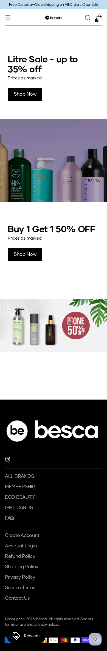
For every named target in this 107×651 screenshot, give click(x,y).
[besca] (53, 17)
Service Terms (20, 587)
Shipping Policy (21, 566)
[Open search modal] (87, 17)
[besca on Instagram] (8, 460)
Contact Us (17, 598)
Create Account (22, 535)
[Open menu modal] (7, 17)
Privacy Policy (20, 577)
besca (41, 619)
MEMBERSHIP (20, 486)
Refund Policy (20, 556)
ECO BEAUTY (20, 497)
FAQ (9, 518)
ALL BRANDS (19, 476)
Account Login (21, 546)
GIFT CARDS (19, 507)
